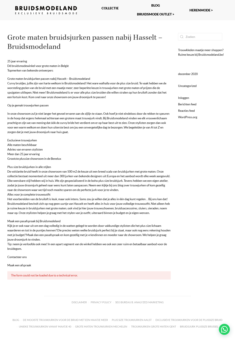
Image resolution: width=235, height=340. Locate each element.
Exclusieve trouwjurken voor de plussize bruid (189, 319)
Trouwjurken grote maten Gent (153, 326)
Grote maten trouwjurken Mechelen (101, 326)
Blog (15, 319)
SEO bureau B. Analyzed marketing (139, 302)
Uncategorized (187, 85)
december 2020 (188, 74)
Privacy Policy (101, 302)
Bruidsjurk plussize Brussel (199, 326)
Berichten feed (187, 104)
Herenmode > (201, 10)
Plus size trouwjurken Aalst (132, 319)
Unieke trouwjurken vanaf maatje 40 (45, 326)
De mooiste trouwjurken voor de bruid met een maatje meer (65, 319)
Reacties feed (186, 110)
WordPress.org (187, 117)
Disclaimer (79, 302)
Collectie (110, 8)
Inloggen (183, 97)
